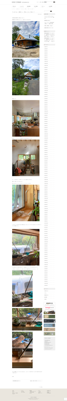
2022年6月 (46, 146)
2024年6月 (46, 98)
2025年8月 (46, 69)
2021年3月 (46, 173)
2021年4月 (46, 171)
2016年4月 (46, 254)
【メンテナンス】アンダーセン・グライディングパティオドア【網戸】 (49, 17)
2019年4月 (46, 206)
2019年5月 (46, 204)
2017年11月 (46, 225)
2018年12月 (46, 208)
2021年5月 (46, 169)
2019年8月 (46, 200)
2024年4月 (46, 102)
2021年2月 (46, 175)
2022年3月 (46, 150)
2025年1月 (46, 84)
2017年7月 (46, 229)
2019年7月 (46, 202)
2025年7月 (46, 71)
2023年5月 (46, 123)
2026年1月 (46, 59)
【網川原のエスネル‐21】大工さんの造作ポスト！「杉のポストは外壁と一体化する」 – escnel (49, 35)
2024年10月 (46, 90)
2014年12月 (46, 283)
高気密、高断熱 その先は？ (48, 25)
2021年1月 (46, 177)
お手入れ (40, 391)
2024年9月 (46, 92)
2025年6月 (46, 73)
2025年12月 (46, 61)
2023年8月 (46, 117)
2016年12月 (46, 237)
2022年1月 (46, 154)
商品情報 (30, 7)
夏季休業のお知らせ (47, 20)
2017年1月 (46, 235)
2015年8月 (46, 268)
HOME (13, 390)
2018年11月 (46, 210)
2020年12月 (46, 179)
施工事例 (37, 7)
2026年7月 (46, 46)
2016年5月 (46, 252)
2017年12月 (46, 223)
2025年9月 (46, 67)
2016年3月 (46, 256)
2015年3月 (46, 279)
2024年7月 (46, 96)
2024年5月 (46, 100)
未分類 (45, 299)
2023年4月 (46, 125)
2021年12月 (46, 156)
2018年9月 (46, 212)
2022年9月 (46, 140)
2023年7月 (46, 119)
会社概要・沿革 (52, 7)
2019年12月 (46, 198)
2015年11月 (46, 264)
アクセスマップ (48, 391)
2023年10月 (46, 113)
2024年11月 (46, 88)
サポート (45, 7)
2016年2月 (46, 258)
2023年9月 (46, 115)
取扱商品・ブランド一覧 (32, 391)
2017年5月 (46, 231)
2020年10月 (46, 183)
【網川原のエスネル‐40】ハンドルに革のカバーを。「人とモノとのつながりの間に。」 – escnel (49, 40)
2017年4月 (46, 233)
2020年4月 (46, 196)
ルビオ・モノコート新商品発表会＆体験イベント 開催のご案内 (49, 23)
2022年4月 (46, 148)
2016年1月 (46, 260)
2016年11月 (46, 239)
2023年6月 (46, 121)
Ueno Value (22, 391)
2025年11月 (46, 63)
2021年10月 (46, 158)
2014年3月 (46, 285)
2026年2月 (46, 57)
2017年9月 (46, 227)
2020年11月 (46, 181)
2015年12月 (46, 262)
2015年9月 (46, 266)
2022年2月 (46, 152)
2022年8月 (46, 142)
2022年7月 (46, 144)
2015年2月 (46, 281)
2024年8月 (46, 94)
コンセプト (23, 7)
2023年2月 (46, 129)
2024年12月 (46, 86)
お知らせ (16, 7)
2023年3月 (46, 127)
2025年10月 (46, 65)
